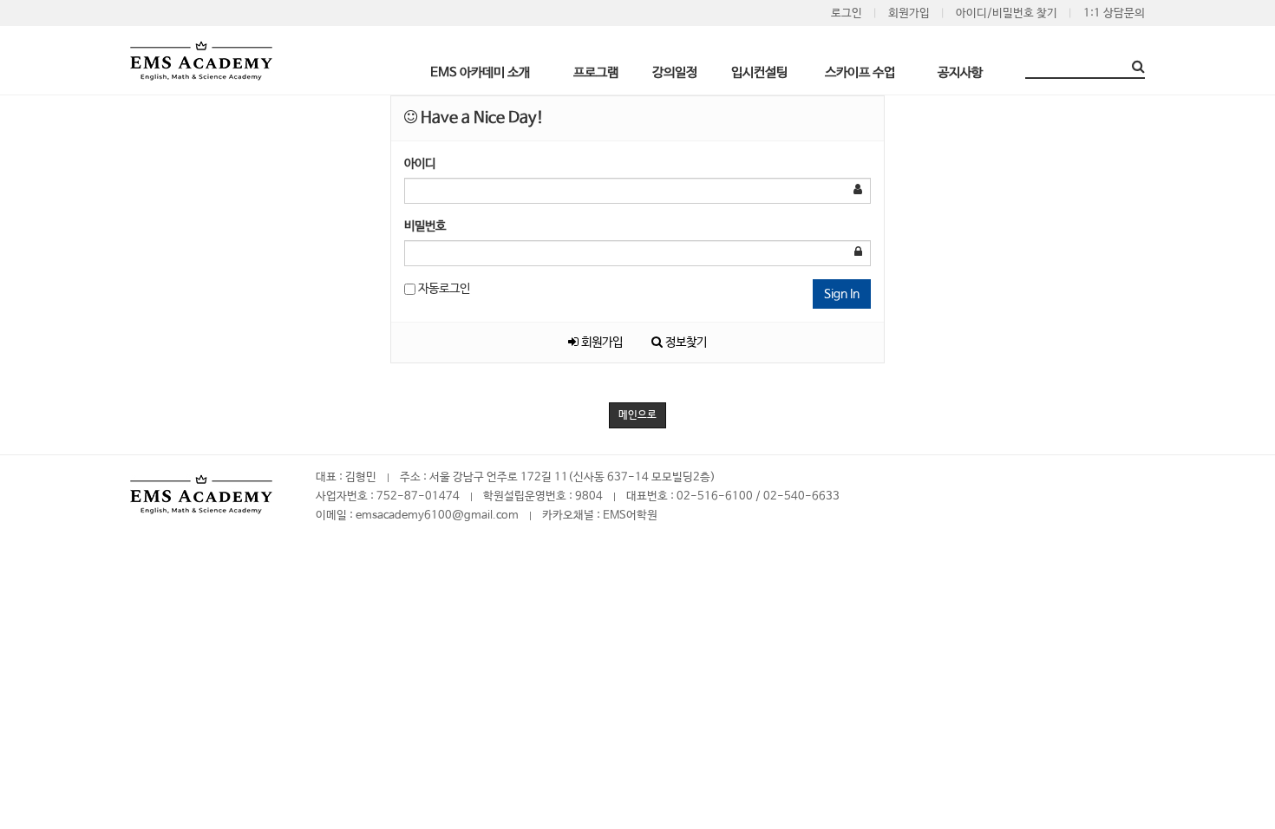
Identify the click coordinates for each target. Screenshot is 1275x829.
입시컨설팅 (759, 72)
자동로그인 (442, 289)
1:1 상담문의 (1114, 13)
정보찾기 (685, 342)
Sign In (842, 294)
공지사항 (960, 72)
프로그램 (595, 72)
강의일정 (674, 72)
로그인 (846, 13)
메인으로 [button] (637, 415)
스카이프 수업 (860, 72)
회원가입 (909, 13)
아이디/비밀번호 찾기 (1006, 13)
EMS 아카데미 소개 (480, 72)
